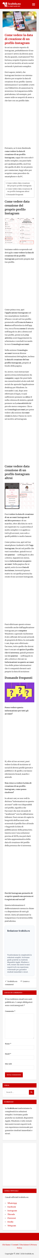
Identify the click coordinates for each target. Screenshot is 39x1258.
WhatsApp (12, 1203)
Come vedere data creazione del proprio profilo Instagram (19, 184)
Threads (11, 1214)
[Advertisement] (19, 124)
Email (8, 1054)
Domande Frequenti (15, 195)
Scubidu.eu (12, 981)
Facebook (12, 1207)
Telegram (12, 1225)
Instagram (12, 1210)
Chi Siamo (6, 1245)
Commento (10, 1011)
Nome (8, 1044)
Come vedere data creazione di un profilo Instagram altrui (19, 190)
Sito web (8, 1064)
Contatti (15, 1245)
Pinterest (12, 1218)
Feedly (10, 1222)
